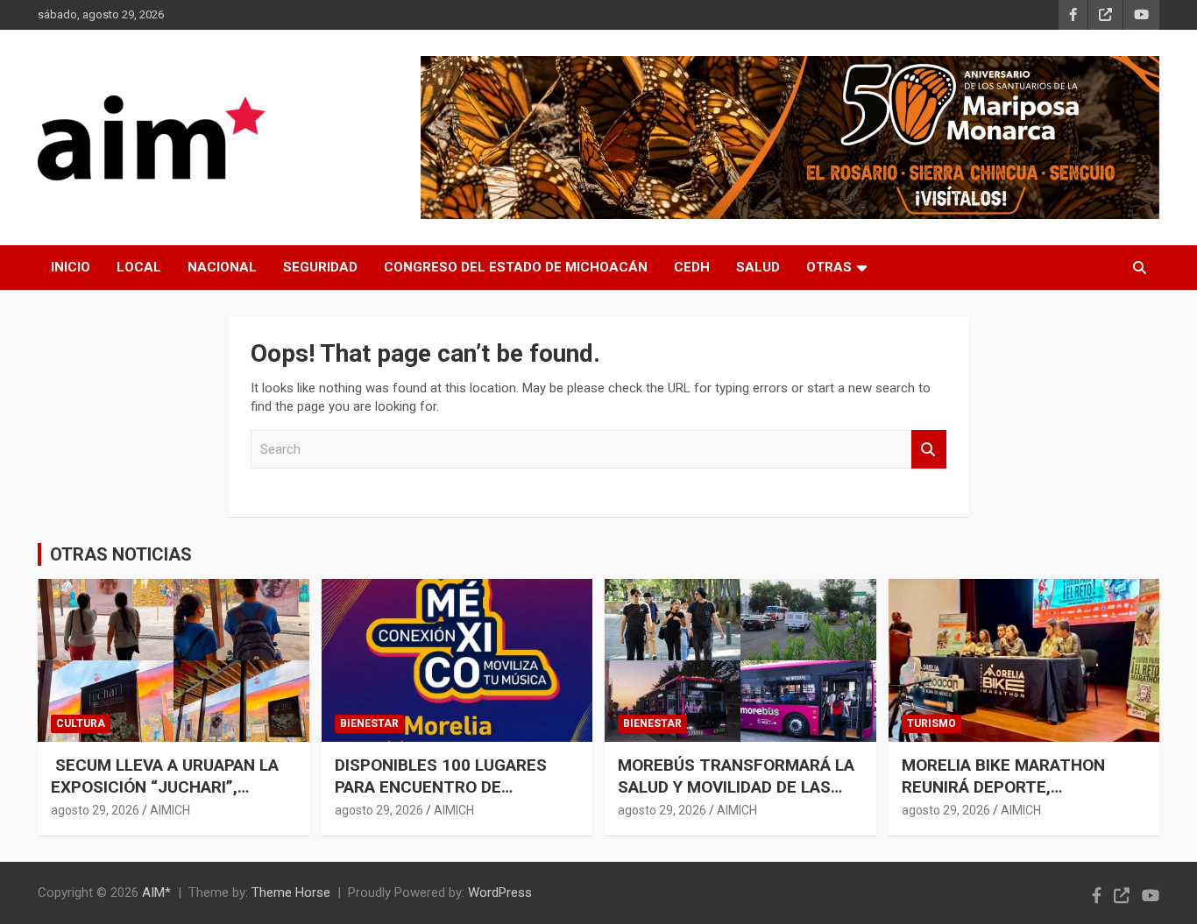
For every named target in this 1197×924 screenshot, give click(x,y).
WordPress (500, 892)
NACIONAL (222, 267)
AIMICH (170, 810)
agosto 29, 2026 (95, 810)
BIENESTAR (369, 723)
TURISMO (931, 723)
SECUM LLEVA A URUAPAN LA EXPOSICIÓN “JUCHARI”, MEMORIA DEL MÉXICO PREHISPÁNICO (165, 797)
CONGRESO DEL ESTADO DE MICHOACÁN (516, 267)
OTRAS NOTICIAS (121, 554)
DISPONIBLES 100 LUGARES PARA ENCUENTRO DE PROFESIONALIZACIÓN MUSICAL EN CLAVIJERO (441, 797)
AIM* (156, 892)
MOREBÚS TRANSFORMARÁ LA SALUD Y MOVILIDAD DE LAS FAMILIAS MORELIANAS (736, 786)
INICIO (70, 267)
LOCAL (139, 267)
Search (928, 449)
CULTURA (80, 723)
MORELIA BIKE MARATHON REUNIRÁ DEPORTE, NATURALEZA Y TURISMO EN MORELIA (1012, 797)
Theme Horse (290, 892)
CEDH (692, 267)
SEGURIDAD (320, 267)
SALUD (758, 267)
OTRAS (829, 267)
